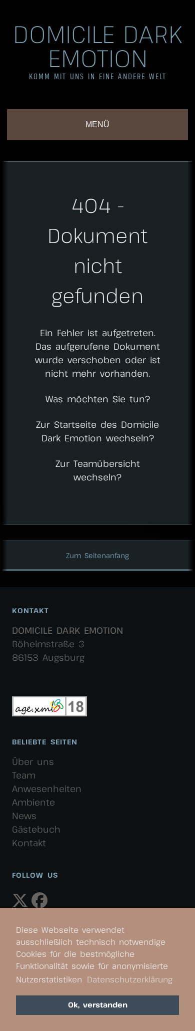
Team (24, 775)
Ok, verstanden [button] (98, 1004)
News (24, 816)
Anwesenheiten (47, 789)
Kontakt (29, 843)
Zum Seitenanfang (97, 555)
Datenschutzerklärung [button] (129, 979)
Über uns (33, 761)
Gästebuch (36, 829)
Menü (98, 124)
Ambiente (33, 802)
